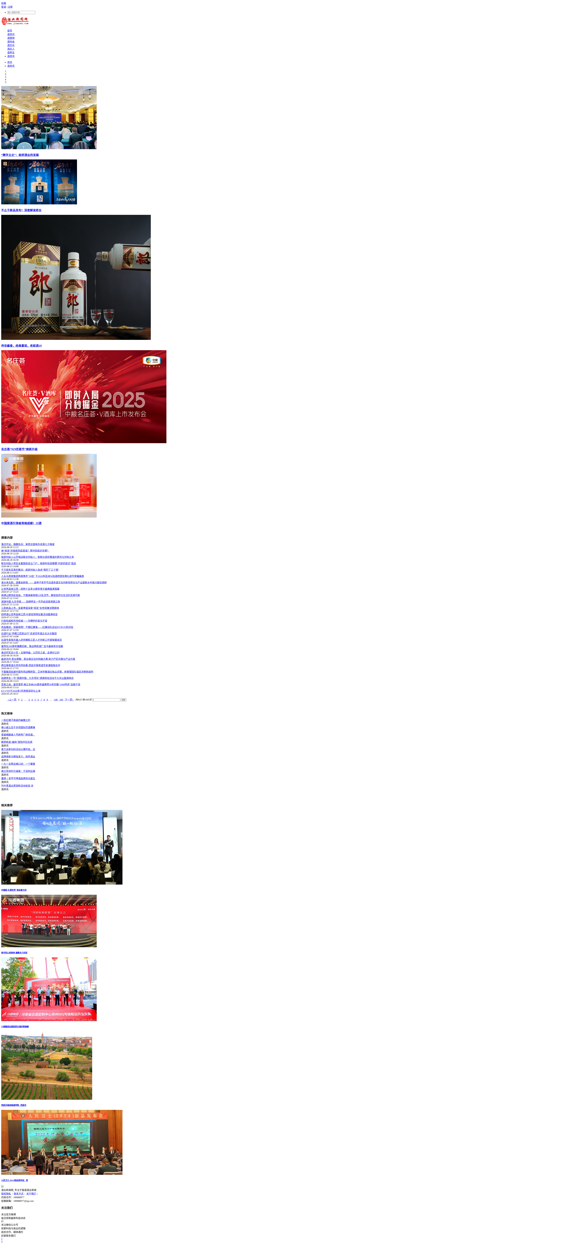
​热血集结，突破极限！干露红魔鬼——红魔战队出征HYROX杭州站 (37, 627)
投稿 (3, 3)
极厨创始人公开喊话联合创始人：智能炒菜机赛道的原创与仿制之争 (37, 557)
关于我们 (31, 1193)
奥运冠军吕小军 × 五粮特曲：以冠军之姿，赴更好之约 (30, 652)
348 (55, 699)
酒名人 (11, 49)
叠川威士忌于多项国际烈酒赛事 (18, 727)
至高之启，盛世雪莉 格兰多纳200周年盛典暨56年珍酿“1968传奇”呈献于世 (40, 684)
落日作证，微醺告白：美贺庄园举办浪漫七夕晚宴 (28, 544)
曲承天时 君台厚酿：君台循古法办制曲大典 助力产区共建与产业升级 (38, 659)
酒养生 (11, 52)
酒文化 (11, 45)
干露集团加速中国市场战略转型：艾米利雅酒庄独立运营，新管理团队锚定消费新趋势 (47, 671)
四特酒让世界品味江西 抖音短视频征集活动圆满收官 (29, 614)
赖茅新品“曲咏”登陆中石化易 (16, 742)
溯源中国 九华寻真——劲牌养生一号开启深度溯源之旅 (30, 601)
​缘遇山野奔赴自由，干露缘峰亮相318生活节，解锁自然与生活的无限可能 (40, 595)
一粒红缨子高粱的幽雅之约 (15, 720)
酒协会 (11, 41)
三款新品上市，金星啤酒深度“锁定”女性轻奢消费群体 (30, 608)
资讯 (9, 62)
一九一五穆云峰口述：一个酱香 (18, 764)
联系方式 (18, 1193)
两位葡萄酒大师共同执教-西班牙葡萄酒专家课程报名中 (30, 665)
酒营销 (11, 38)
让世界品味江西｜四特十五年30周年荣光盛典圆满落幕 (30, 589)
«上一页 (12, 699)
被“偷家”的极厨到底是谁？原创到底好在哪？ (25, 550)
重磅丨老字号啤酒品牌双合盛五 (18, 778)
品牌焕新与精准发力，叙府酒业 (18, 756)
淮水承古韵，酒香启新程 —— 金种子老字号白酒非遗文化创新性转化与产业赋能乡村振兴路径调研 (54, 582)
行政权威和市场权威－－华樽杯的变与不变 (24, 620)
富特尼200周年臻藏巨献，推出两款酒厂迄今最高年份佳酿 (32, 646)
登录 (3, 7)
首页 (9, 30)
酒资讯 (11, 34)
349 (61, 699)
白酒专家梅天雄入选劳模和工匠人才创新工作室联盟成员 (31, 640)
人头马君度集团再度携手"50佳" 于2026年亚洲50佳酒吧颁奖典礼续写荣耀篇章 (42, 576)
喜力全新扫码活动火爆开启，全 (18, 749)
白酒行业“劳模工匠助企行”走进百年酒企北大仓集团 (29, 633)
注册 (10, 7)
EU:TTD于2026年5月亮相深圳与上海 (20, 691)
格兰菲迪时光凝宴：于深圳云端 (18, 771)
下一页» (69, 699)
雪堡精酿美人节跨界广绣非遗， (18, 734)
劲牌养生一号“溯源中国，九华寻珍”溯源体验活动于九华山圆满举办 (37, 678)
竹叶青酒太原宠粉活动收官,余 (17, 785)
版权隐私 (6, 1193)
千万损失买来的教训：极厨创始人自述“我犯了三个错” (30, 570)
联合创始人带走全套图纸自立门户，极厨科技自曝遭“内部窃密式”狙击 (38, 563)
